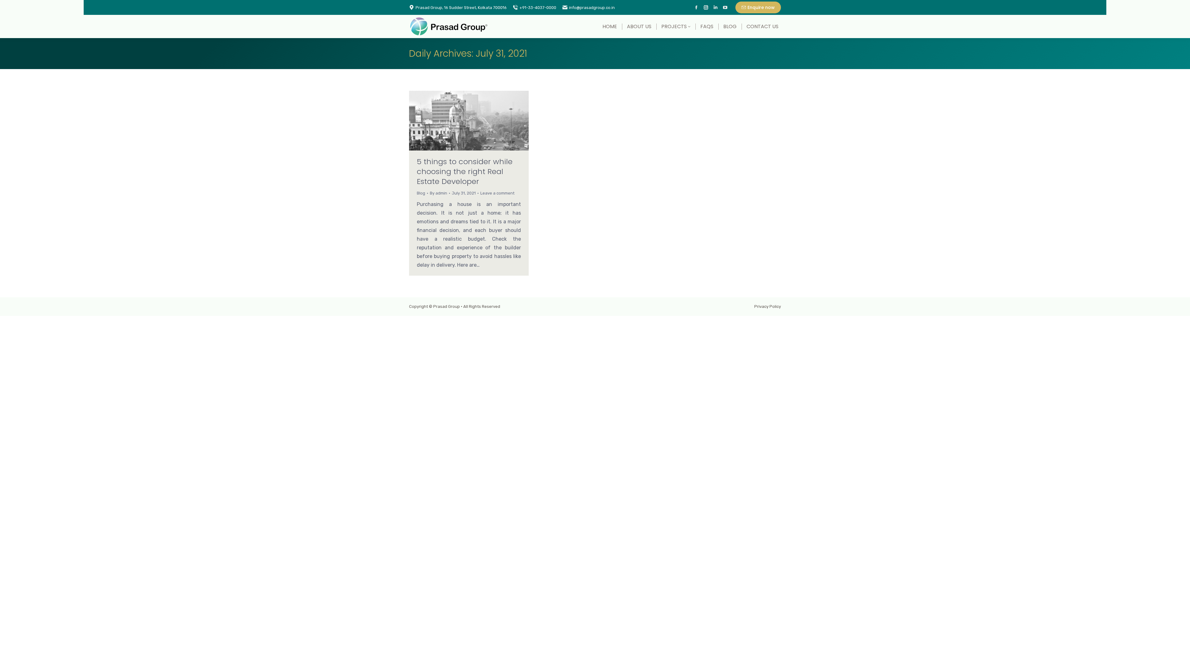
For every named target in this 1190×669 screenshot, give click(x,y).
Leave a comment (497, 193)
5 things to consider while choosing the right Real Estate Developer (465, 171)
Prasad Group (446, 306)
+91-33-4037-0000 (537, 7)
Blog (421, 193)
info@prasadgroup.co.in (592, 7)
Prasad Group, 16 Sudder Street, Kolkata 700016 (461, 7)
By (438, 193)
